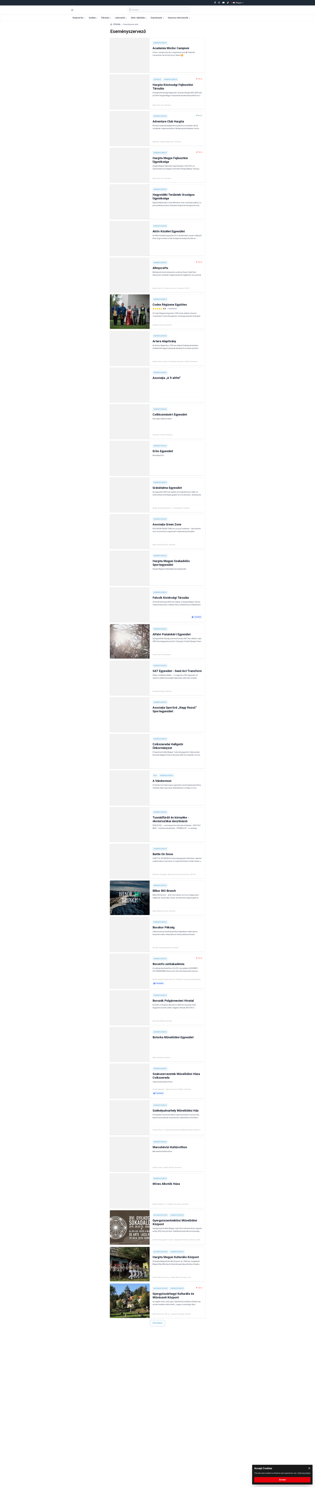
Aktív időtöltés (138, 17)
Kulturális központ (161, 1215)
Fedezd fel (78, 17)
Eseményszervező (160, 43)
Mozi (155, 775)
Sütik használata (303, 1473)
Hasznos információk (178, 17)
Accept (282, 1480)
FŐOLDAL (117, 24)
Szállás (92, 17)
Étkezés (105, 17)
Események (157, 17)
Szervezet (157, 79)
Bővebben (157, 1323)
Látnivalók (120, 17)
